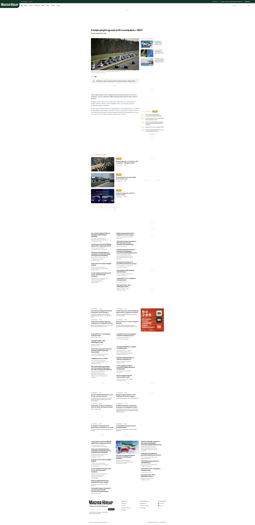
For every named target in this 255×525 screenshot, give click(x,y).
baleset (93, 206)
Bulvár (58, 5)
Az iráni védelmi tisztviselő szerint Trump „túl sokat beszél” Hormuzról (154, 130)
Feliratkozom (111, 509)
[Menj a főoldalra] (9, 4)
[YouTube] (248, 1)
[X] (250, 1)
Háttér (43, 5)
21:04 (143, 130)
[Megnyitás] (22, 5)
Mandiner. (93, 98)
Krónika (119, 158)
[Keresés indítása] (245, 5)
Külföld (31, 5)
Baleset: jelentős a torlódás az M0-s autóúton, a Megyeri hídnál (127, 162)
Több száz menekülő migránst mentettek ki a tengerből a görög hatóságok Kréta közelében (159, 61)
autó (107, 206)
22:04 (142, 122)
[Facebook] (245, 1)
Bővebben (152, 134)
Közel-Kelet (145, 46)
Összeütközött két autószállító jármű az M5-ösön (126, 178)
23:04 (142, 114)
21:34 (143, 127)
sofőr (119, 206)
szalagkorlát (112, 206)
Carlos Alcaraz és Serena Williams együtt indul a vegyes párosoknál (159, 52)
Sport (48, 5)
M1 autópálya (100, 206)
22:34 (142, 118)
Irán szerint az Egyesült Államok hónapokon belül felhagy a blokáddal (159, 43)
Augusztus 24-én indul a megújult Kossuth (154, 127)
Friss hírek (25, 1)
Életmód (53, 5)
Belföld (25, 5)
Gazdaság (37, 5)
